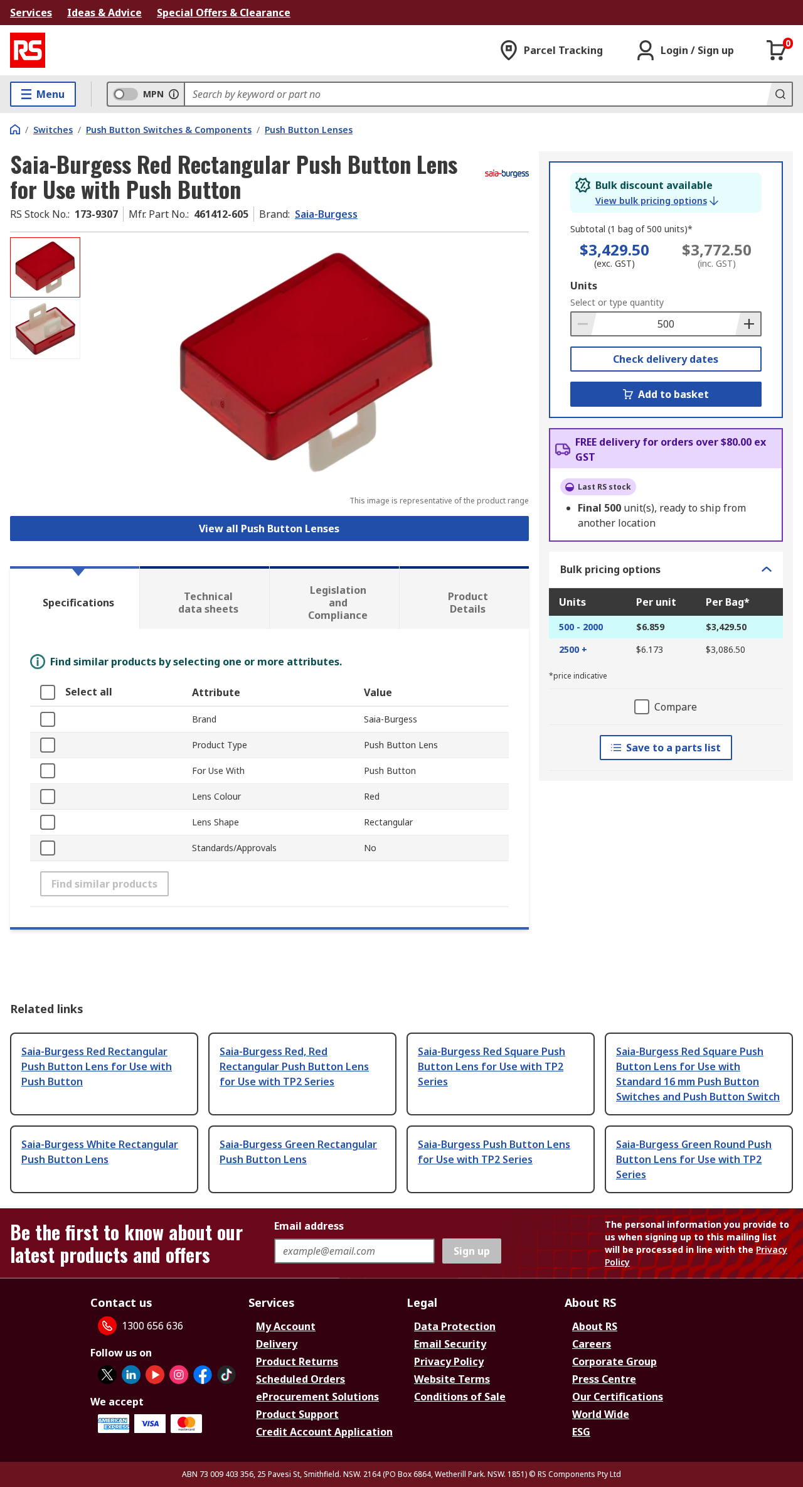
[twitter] (107, 1374)
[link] (656, 201)
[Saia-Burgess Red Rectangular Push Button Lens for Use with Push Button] (306, 362)
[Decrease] (584, 324)
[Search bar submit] (779, 94)
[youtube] (155, 1374)
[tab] (74, 597)
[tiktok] (226, 1374)
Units (583, 286)
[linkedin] (131, 1374)
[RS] (27, 50)
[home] (15, 129)
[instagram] (178, 1374)
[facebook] (202, 1374)
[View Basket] (776, 50)
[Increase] (747, 324)
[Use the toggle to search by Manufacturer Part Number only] (174, 94)
